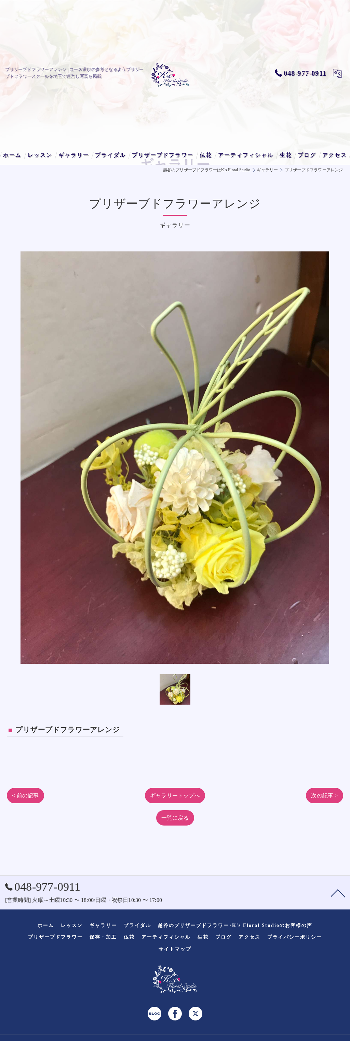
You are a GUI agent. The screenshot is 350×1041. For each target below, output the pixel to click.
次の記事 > (324, 795)
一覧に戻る (175, 818)
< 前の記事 (25, 795)
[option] (175, 457)
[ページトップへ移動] (338, 893)
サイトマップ (175, 949)
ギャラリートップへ (175, 795)
